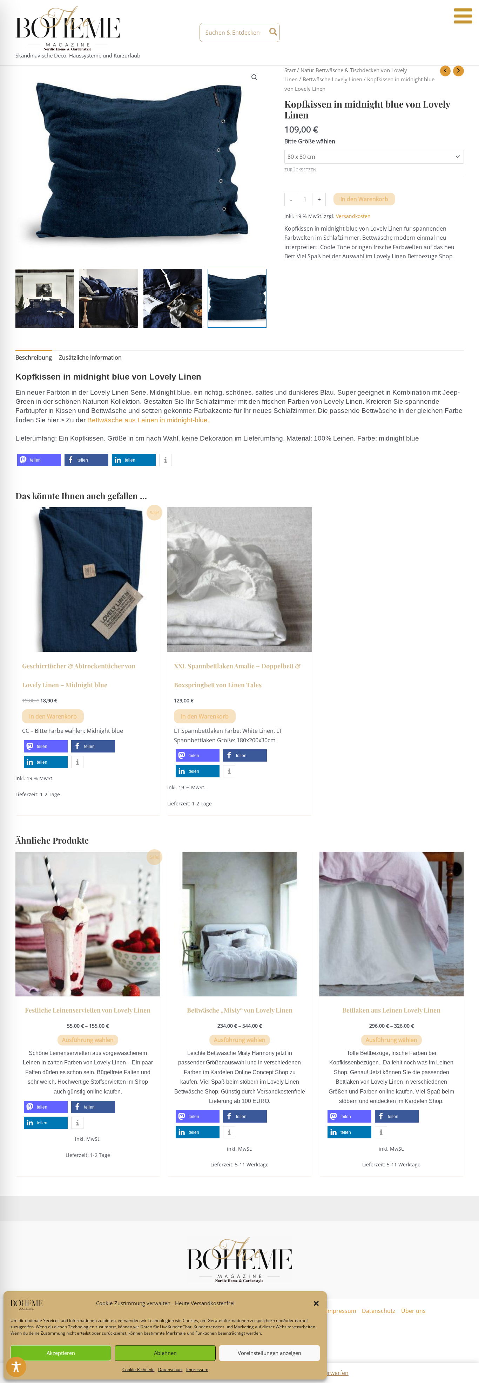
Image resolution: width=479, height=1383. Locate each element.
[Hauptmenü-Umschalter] (457, 32)
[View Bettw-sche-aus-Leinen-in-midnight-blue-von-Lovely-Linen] (172, 298)
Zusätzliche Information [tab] (90, 357)
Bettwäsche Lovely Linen (332, 79)
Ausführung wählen (88, 1040)
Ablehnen (165, 1352)
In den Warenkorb (364, 199)
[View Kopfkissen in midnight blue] (237, 298)
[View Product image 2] (108, 298)
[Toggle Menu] (463, 16)
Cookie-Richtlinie (138, 1369)
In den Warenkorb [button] (53, 716)
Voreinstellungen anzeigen (269, 1352)
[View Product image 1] (44, 298)
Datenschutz (170, 1369)
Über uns (413, 1311)
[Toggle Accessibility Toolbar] (16, 1367)
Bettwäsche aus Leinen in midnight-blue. (148, 420)
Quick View (88, 645)
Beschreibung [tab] (33, 357)
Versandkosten (353, 216)
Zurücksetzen (300, 170)
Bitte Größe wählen (309, 141)
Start (290, 70)
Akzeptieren (61, 1352)
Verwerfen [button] (335, 1373)
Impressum (197, 1369)
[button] (316, 1303)
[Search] (273, 32)
